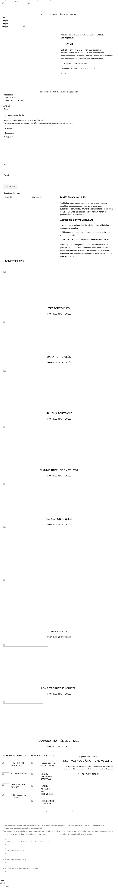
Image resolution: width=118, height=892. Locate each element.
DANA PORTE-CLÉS (59, 356)
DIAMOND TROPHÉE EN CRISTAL (59, 740)
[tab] (45, 92)
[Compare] (12, 268)
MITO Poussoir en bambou (18, 796)
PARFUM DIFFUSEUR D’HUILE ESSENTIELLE (46, 790)
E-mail (6, 175)
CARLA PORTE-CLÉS (59, 518)
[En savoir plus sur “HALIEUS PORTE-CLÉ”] (6, 367)
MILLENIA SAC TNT (19, 774)
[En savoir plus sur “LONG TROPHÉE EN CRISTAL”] (6, 641)
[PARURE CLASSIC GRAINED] (5, 787)
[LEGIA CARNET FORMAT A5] (35, 803)
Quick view (19, 268)
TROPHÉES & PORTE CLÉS (81, 35)
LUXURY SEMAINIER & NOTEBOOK (46, 776)
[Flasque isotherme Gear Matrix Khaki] (35, 765)
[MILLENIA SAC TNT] (5, 776)
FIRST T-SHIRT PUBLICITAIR (17, 764)
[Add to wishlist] (25, 268)
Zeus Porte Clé (59, 631)
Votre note (8, 128)
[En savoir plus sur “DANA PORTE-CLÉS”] (6, 318)
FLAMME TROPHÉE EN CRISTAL (59, 470)
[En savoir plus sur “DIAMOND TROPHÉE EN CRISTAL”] (6, 698)
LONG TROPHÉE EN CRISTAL (59, 688)
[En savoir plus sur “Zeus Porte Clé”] (6, 576)
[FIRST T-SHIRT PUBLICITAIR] (5, 765)
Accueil (64, 35)
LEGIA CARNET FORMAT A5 (47, 802)
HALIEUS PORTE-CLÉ (59, 413)
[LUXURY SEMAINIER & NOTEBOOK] (35, 777)
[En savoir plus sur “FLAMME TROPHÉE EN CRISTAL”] (6, 423)
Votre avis (8, 137)
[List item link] (59, 856)
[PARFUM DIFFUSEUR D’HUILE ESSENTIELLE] (35, 790)
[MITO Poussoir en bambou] (5, 797)
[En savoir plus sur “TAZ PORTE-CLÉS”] (6, 268)
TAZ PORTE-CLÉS (59, 308)
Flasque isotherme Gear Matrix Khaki (48, 764)
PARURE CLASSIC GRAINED (19, 786)
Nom (5, 165)
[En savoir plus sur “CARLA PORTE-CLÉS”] (6, 480)
